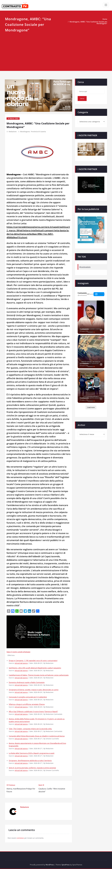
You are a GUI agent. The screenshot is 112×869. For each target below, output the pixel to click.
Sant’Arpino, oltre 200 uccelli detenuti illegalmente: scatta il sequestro (35, 668)
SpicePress (66, 865)
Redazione (13, 132)
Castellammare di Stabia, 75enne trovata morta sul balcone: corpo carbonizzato (39, 675)
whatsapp (26, 652)
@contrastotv (85, 267)
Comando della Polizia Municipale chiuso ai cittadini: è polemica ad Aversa (37, 736)
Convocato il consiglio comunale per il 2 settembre (28, 697)
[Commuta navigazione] (106, 5)
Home (104, 19)
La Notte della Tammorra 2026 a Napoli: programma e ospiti (31, 753)
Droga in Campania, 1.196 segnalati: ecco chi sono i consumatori (33, 660)
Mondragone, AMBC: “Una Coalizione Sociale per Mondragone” (88, 23)
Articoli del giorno (21, 663)
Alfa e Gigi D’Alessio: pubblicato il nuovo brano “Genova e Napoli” (33, 711)
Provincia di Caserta (38, 132)
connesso (20, 838)
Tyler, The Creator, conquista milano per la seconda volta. (30, 729)
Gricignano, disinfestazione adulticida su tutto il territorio (30, 760)
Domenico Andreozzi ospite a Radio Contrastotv (27, 682)
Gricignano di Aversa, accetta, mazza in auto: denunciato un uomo (33, 690)
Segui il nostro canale (15, 652)
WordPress (50, 865)
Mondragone (25, 132)
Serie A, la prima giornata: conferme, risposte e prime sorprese (32, 768)
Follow (100, 294)
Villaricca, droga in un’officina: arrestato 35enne (27, 704)
